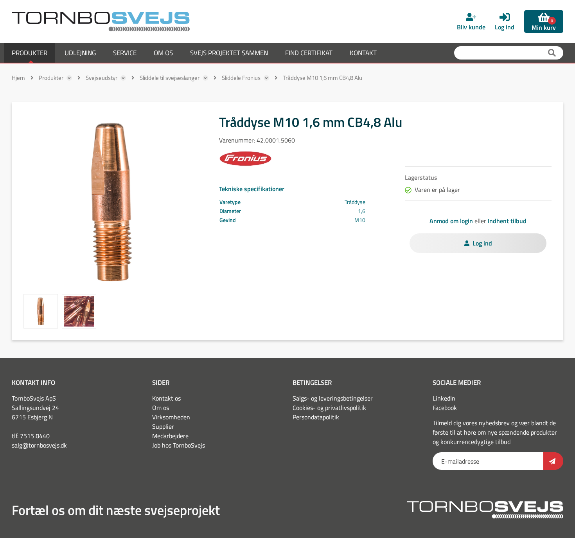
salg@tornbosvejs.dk (39, 445)
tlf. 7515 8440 (31, 436)
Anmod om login (451, 221)
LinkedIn (444, 398)
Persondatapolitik (316, 417)
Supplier (163, 426)
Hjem (18, 77)
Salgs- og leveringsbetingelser (333, 398)
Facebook (445, 407)
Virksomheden (171, 417)
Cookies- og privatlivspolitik (329, 407)
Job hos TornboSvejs (178, 445)
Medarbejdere (170, 436)
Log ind (482, 243)
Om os (160, 407)
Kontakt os (166, 398)
